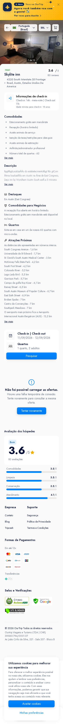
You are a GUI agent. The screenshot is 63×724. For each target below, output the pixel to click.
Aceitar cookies (31, 704)
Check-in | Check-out (32, 334)
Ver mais (8, 158)
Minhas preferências (32, 713)
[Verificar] (15, 611)
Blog (7, 521)
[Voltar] (7, 27)
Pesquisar (31, 356)
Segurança (32, 515)
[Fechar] (58, 4)
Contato (9, 515)
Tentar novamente (31, 411)
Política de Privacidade (39, 521)
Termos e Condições (37, 528)
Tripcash (9, 528)
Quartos (23, 344)
